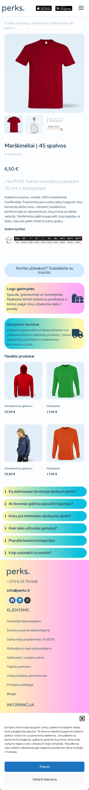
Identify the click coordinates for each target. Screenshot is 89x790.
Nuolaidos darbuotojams (24, 621)
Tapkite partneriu (19, 666)
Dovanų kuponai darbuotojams (28, 630)
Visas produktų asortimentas (27, 676)
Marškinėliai (40, 23)
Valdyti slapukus (44, 779)
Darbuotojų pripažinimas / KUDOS (31, 639)
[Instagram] (27, 600)
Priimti (45, 767)
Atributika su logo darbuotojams (29, 648)
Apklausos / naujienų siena (25, 657)
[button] (82, 718)
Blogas (11, 694)
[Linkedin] (20, 600)
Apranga (24, 23)
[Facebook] (12, 600)
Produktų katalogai (20, 685)
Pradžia (10, 23)
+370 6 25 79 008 (22, 581)
